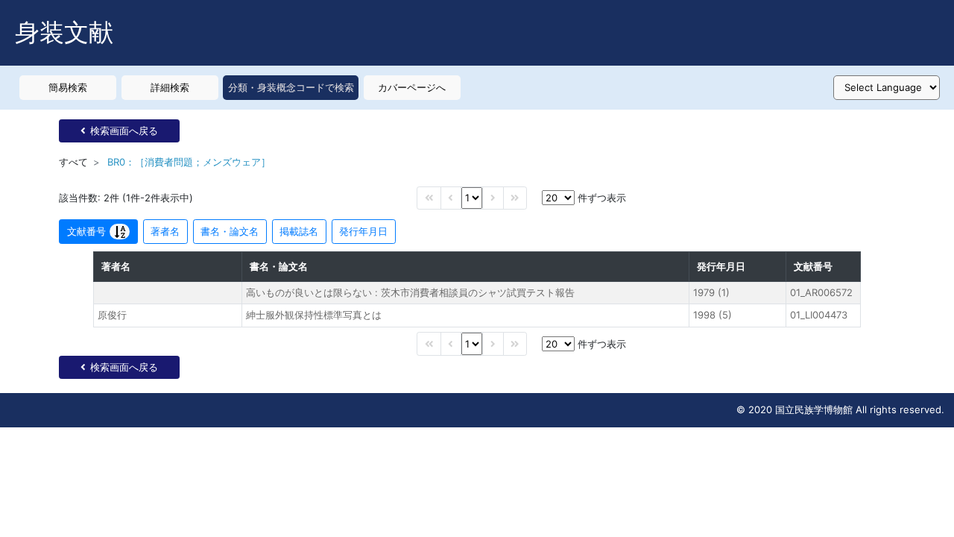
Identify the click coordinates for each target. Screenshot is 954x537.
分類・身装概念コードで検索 (291, 87)
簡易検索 (67, 87)
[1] (472, 198)
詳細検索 (170, 87)
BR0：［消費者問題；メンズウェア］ (189, 162)
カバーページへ (412, 87)
